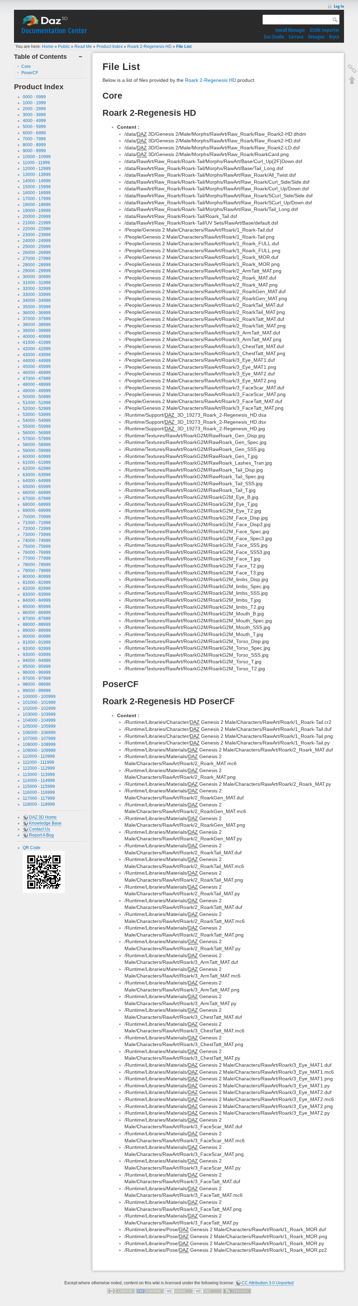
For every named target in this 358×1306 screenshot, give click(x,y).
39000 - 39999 (37, 330)
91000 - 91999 (37, 642)
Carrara (296, 36)
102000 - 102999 (39, 708)
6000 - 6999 (34, 132)
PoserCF (29, 72)
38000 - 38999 (37, 324)
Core (26, 66)
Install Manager (290, 30)
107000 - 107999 (39, 738)
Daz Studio (274, 36)
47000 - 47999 (37, 378)
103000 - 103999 (39, 714)
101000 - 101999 (39, 702)
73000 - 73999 (37, 534)
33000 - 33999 (37, 294)
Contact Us (39, 829)
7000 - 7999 (34, 138)
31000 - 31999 (37, 282)
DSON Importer (324, 30)
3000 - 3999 (34, 114)
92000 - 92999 (37, 648)
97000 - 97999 (37, 678)
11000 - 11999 (36, 162)
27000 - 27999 (37, 258)
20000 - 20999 (37, 216)
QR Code (32, 847)
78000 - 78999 (37, 564)
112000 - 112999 (39, 768)
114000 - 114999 (39, 780)
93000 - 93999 (37, 654)
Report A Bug (41, 835)
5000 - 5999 (34, 126)
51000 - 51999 (37, 402)
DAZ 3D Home (43, 817)
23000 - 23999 (37, 234)
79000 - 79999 (37, 570)
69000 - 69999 (37, 510)
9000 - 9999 (34, 150)
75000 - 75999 (37, 546)
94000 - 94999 (37, 660)
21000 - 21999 (37, 222)
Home (47, 46)
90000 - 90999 (37, 636)
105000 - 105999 (39, 726)
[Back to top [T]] (352, 79)
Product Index (109, 46)
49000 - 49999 (37, 390)
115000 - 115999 (39, 786)
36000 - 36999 (37, 312)
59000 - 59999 (37, 450)
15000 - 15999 (37, 186)
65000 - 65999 (37, 486)
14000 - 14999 (37, 180)
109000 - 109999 (39, 750)
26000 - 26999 (37, 252)
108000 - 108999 (39, 744)
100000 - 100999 (39, 696)
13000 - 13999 (37, 174)
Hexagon (316, 36)
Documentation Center (54, 30)
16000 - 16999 (37, 192)
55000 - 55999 (37, 426)
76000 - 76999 (37, 552)
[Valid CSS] (208, 1291)
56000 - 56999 (37, 432)
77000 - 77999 (37, 558)
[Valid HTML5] (179, 1291)
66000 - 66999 (37, 492)
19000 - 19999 (37, 210)
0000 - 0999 (34, 96)
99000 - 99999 (37, 690)
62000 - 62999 (37, 468)
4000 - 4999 (34, 120)
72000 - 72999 (37, 528)
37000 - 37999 (37, 318)
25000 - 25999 (37, 246)
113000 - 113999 (39, 774)
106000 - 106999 (39, 732)
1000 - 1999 (34, 102)
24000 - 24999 (37, 240)
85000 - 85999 (37, 606)
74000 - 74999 (37, 540)
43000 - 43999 (37, 354)
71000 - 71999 (37, 522)
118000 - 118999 (39, 804)
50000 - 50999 (37, 396)
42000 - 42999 (37, 348)
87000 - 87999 (37, 618)
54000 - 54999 (37, 420)
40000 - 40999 (37, 336)
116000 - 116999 (39, 792)
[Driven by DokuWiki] (237, 1291)
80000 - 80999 (37, 576)
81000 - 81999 (37, 582)
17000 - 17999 (37, 198)
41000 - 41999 (37, 342)
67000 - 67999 (37, 498)
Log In (339, 6)
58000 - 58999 (37, 444)
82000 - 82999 (37, 588)
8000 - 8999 (34, 144)
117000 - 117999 (39, 798)
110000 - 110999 (39, 756)
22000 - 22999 (37, 228)
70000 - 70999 (37, 516)
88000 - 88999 (37, 624)
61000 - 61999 (37, 462)
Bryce (334, 36)
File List (184, 46)
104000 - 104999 (39, 720)
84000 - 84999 (37, 600)
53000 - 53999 (37, 414)
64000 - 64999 (37, 480)
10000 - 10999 (37, 156)
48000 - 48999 (37, 384)
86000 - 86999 (37, 612)
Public (64, 46)
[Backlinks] (352, 68)
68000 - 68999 (37, 504)
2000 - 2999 (34, 108)
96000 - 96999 (37, 672)
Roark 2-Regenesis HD (149, 46)
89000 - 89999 (37, 630)
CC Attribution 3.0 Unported (268, 1282)
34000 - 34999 (37, 300)
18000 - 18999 (37, 204)
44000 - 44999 (37, 360)
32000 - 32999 (37, 288)
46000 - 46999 (37, 372)
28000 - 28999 (37, 264)
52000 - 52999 (37, 408)
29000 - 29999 (37, 270)
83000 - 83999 (37, 594)
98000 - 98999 (37, 684)
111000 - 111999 (38, 762)
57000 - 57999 (37, 438)
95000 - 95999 (37, 666)
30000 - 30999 (37, 276)
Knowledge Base (45, 823)
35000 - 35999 (37, 306)
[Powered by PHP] (150, 1291)
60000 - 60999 (37, 456)
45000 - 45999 (37, 366)
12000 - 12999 (37, 168)
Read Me (83, 46)
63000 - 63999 (37, 474)
